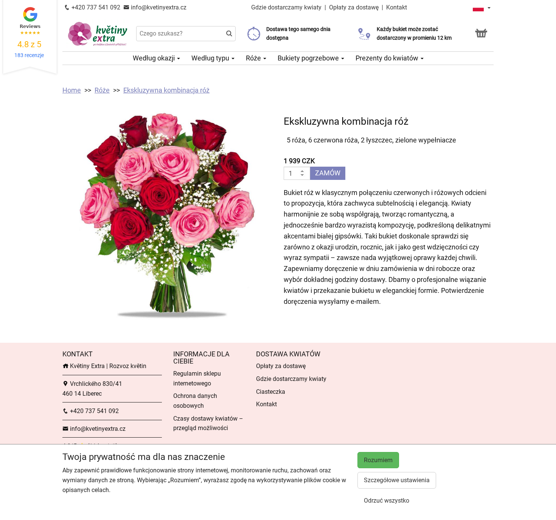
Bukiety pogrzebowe (309, 58)
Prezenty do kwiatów (388, 58)
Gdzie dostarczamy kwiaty (286, 7)
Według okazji (154, 58)
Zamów (327, 173)
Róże (254, 58)
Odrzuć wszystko (386, 500)
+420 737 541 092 (95, 7)
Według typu (211, 58)
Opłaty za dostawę (354, 7)
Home (71, 90)
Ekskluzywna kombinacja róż (166, 90)
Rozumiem (378, 460)
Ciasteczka (270, 391)
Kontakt (396, 7)
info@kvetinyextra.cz (157, 7)
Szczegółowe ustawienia (397, 480)
